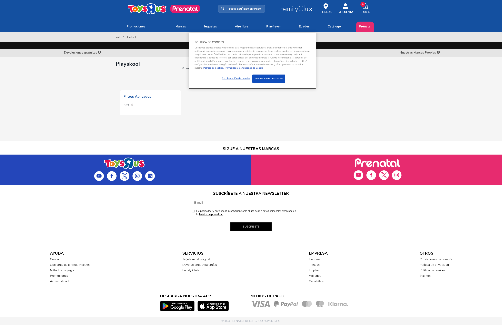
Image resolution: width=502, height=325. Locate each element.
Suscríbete (251, 227)
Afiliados (315, 276)
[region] (252, 61)
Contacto (56, 259)
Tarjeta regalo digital (196, 259)
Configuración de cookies (236, 78)
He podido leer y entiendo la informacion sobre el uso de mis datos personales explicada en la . (246, 213)
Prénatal (365, 26)
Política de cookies (432, 270)
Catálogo (334, 26)
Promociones (135, 26)
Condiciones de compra (436, 259)
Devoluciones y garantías (199, 265)
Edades (304, 26)
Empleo (314, 270)
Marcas (181, 26)
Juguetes (210, 26)
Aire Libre (241, 26)
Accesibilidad (59, 281)
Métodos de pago (62, 270)
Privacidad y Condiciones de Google (244, 67)
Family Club (190, 270)
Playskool (131, 37)
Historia (314, 259)
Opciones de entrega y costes (70, 265)
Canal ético (316, 281)
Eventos (425, 276)
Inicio (118, 37)
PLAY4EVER (273, 26)
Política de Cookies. (213, 67)
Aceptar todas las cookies (269, 78)
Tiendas (314, 265)
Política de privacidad (211, 214)
